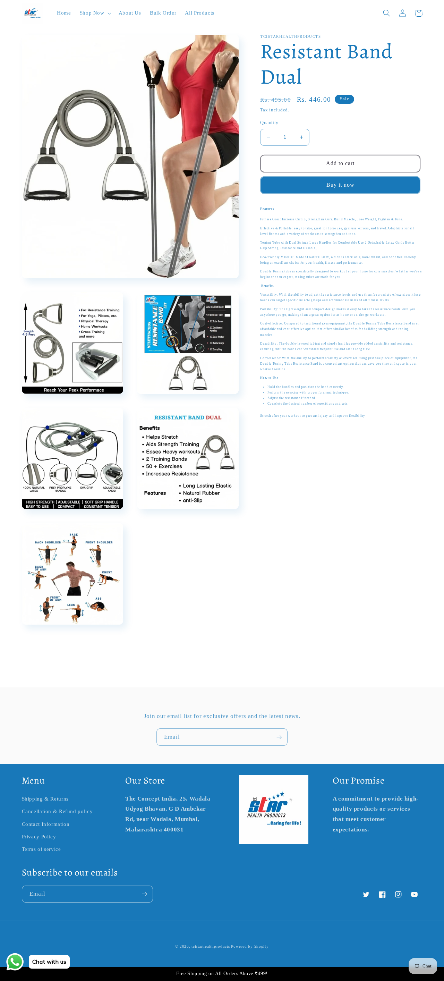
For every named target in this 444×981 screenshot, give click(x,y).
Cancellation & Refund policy (57, 811)
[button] (94, 13)
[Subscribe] (279, 736)
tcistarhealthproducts (210, 946)
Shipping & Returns (45, 799)
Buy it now (340, 185)
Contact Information (46, 824)
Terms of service (41, 849)
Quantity (269, 122)
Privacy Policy (39, 836)
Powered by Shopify (249, 946)
